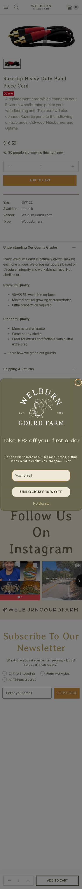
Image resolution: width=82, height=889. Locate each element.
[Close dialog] (78, 382)
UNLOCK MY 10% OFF (41, 492)
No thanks (41, 503)
